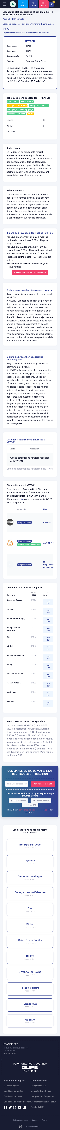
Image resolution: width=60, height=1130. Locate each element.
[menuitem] (7, 18)
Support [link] (35, 1120)
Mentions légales (11, 1086)
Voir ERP (48, 602)
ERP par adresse (19, 801)
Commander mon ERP (42, 784)
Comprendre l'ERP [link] (39, 1086)
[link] (23, 4)
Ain (22, 499)
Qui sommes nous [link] (20, 1120)
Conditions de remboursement (17, 1102)
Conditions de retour (13, 1096)
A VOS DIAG (48, 543)
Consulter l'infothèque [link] (41, 1091)
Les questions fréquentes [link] (42, 1096)
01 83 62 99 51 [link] (10, 1053)
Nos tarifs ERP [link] (37, 1107)
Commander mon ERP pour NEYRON (30, 272)
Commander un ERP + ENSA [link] (43, 1102)
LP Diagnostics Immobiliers (48, 564)
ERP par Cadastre (42, 801)
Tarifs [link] (44, 1120)
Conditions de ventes (13, 1091)
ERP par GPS (31, 805)
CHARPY (47, 522)
